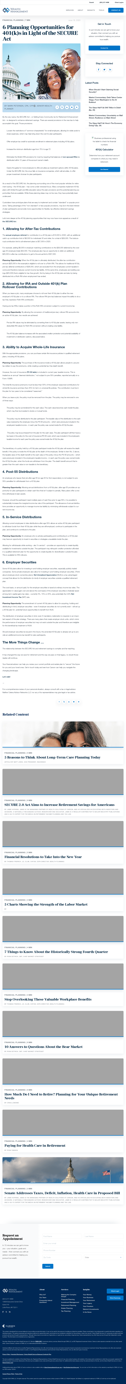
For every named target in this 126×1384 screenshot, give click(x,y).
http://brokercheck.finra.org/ (71, 1367)
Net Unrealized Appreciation (45, 575)
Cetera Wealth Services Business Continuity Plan (37, 1354)
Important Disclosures (17, 1354)
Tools (101, 10)
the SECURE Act (9, 221)
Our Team (42, 1297)
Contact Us (104, 48)
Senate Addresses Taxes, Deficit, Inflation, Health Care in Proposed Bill (62, 1193)
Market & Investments (91, 1309)
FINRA (37, 1341)
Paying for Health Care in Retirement (34, 1145)
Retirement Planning (68, 1305)
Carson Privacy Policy (8, 1374)
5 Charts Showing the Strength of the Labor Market (45, 904)
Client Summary (115, 1298)
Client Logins (119, 2)
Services (70, 10)
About (80, 10)
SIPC (40, 1341)
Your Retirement (89, 1300)
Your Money (87, 1295)
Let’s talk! (6, 677)
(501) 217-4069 (104, 2)
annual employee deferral (16, 235)
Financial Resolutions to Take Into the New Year (43, 857)
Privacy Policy (6, 1354)
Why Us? (42, 1295)
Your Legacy (87, 1303)
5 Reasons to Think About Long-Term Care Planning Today (52, 757)
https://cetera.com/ (7, 1362)
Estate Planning (67, 1308)
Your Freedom (88, 1306)
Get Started (104, 169)
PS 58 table (32, 372)
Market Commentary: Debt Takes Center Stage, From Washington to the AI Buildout (105, 99)
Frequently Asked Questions (45, 1301)
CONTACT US (115, 10)
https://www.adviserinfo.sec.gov (53, 1367)
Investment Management (70, 1302)
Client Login (115, 1291)
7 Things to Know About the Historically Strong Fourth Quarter (56, 952)
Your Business (88, 1297)
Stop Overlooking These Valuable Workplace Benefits (47, 999)
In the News (87, 1312)
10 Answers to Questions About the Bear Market (43, 1047)
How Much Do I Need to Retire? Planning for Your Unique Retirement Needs (61, 1096)
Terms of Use (18, 1374)
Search (91, 2)
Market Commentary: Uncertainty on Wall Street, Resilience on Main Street (106, 116)
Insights (91, 10)
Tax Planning (65, 1311)
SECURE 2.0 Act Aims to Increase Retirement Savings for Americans (59, 805)
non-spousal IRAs (70, 157)
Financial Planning (68, 1299)
